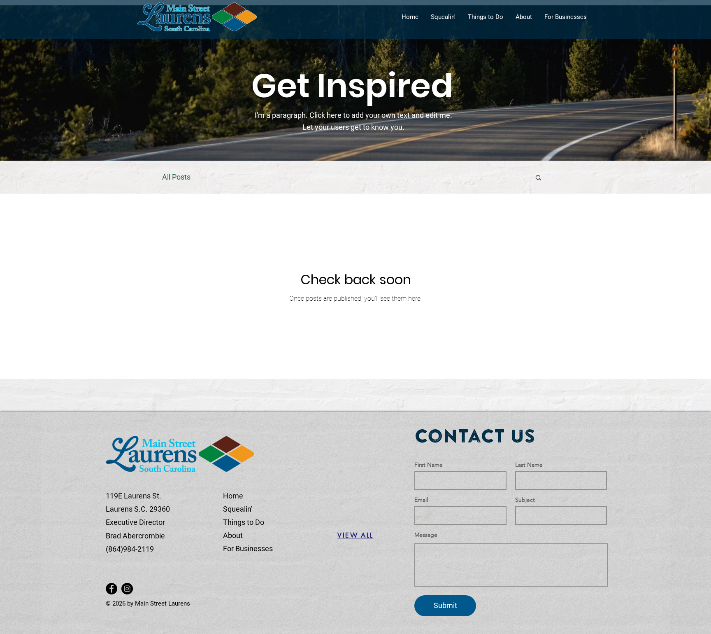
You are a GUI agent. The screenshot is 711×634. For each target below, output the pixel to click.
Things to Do (243, 522)
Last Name (529, 465)
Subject (525, 500)
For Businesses (248, 548)
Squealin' (237, 509)
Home (233, 495)
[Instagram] (127, 588)
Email (421, 500)
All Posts (176, 177)
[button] (538, 178)
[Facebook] (111, 588)
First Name (428, 465)
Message (425, 535)
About (233, 535)
